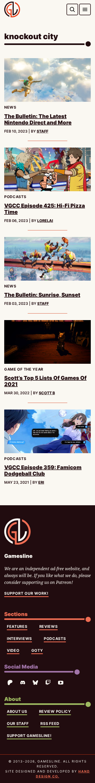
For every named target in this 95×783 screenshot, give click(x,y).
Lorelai (45, 220)
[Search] (72, 9)
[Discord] (22, 682)
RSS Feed (49, 723)
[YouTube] (60, 682)
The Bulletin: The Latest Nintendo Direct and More (38, 119)
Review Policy (55, 711)
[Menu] (85, 9)
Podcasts (55, 638)
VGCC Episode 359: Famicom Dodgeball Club (43, 470)
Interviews (19, 638)
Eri (41, 482)
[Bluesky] (35, 682)
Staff (42, 131)
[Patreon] (10, 682)
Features (17, 626)
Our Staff (17, 723)
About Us (17, 711)
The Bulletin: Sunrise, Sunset (42, 295)
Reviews (48, 626)
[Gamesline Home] (12, 9)
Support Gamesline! (29, 735)
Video (13, 650)
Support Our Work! (26, 593)
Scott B (47, 393)
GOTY (37, 650)
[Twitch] (48, 682)
